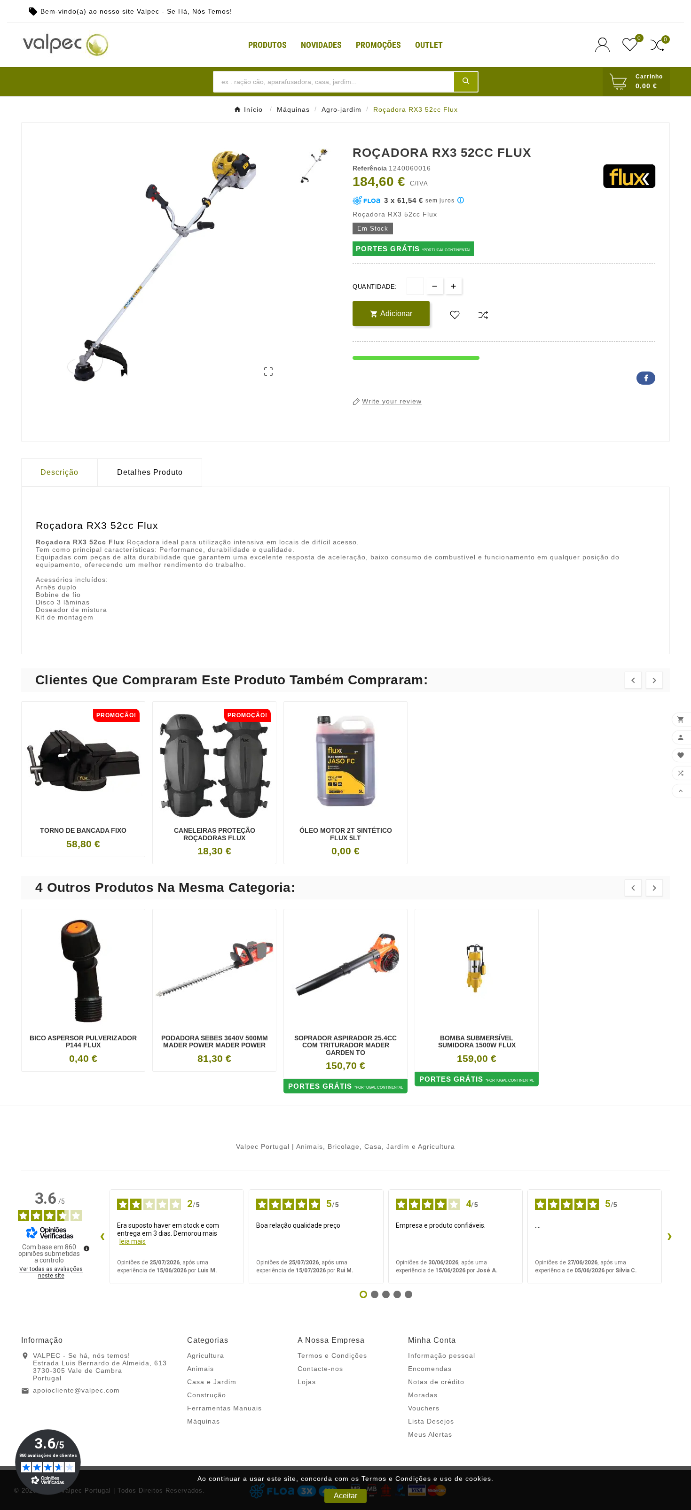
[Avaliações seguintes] (669, 1236)
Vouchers (424, 1408)
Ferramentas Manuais (224, 1408)
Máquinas (203, 1421)
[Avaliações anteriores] (102, 1236)
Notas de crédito (436, 1382)
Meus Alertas (430, 1434)
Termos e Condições (332, 1355)
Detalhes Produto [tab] (150, 472)
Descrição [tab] (59, 472)
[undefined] (86, 1248)
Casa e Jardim (211, 1382)
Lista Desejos (431, 1421)
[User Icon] (605, 45)
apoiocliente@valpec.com (76, 1390)
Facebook (645, 378)
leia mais (132, 1241)
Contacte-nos (320, 1368)
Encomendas (430, 1368)
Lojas (307, 1382)
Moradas (423, 1395)
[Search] (466, 81)
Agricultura (205, 1355)
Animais (200, 1368)
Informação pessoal (441, 1355)
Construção (206, 1395)
